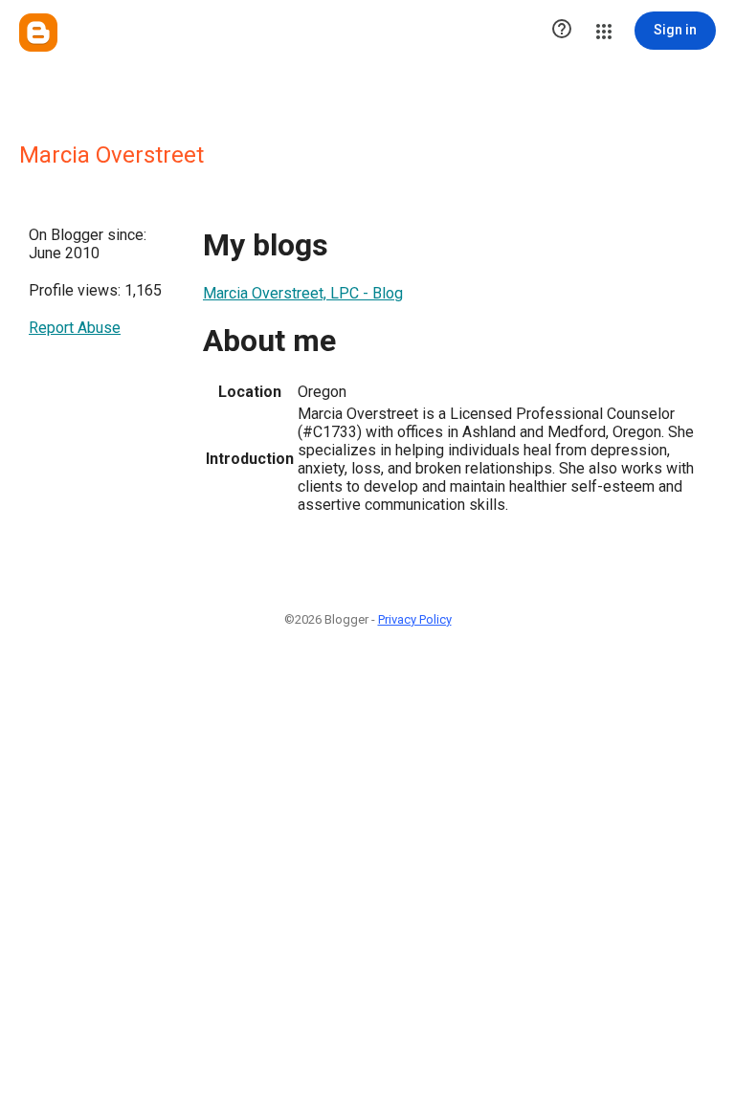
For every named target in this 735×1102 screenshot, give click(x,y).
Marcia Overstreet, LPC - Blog (303, 293)
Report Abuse (75, 328)
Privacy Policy (415, 619)
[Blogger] (38, 32)
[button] (562, 31)
